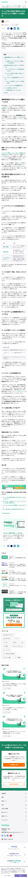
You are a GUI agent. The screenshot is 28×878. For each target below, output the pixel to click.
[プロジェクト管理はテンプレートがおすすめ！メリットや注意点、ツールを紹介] (14, 698)
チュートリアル (6, 650)
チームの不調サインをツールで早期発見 (15, 82)
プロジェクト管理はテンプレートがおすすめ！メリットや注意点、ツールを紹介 (14, 708)
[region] (14, 872)
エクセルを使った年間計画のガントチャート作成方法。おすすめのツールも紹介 (14, 684)
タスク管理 (5, 646)
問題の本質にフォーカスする (14, 90)
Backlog (21, 117)
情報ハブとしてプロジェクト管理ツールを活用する (15, 62)
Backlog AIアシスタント (8, 634)
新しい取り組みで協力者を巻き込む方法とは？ (14, 509)
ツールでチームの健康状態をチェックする (14, 78)
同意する (20, 875)
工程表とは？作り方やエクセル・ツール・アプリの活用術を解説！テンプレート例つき (14, 732)
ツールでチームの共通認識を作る (15, 85)
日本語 (5, 839)
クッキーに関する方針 (9, 870)
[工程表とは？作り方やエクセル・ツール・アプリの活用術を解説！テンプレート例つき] (14, 721)
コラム (22, 642)
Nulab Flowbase (6, 638)
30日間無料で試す (11, 765)
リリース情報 (17, 657)
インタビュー (6, 642)
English (10, 839)
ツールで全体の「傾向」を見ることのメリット (15, 74)
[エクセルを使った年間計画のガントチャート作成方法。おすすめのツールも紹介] (14, 674)
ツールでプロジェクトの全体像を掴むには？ (15, 70)
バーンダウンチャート (6, 258)
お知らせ (15, 642)
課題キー (17, 163)
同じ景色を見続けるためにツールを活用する (14, 66)
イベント (16, 638)
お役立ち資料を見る (14, 784)
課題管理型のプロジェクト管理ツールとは (14, 58)
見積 (4, 246)
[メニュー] (25, 2)
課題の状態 (5, 251)
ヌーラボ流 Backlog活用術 (8, 653)
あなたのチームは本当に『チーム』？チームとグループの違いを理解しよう (14, 502)
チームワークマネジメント (17, 646)
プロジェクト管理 (14, 24)
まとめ (6, 92)
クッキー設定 (7, 875)
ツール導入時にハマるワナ (11, 88)
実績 (7, 246)
